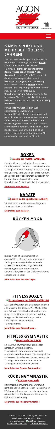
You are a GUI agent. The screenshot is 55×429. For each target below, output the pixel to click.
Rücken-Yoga (33, 71)
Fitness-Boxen (19, 71)
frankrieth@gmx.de (16, 421)
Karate (42, 62)
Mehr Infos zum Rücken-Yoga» (19, 279)
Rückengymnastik (27, 376)
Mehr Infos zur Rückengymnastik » (22, 401)
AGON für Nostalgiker (39, 423)
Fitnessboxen (27, 296)
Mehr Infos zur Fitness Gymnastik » (22, 368)
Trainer (31, 84)
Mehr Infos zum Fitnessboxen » (20, 328)
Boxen (7, 71)
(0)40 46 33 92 (29, 418)
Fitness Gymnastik (27, 336)
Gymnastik (9, 75)
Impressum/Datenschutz (17, 423)
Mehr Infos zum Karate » (16, 210)
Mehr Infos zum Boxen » (16, 186)
